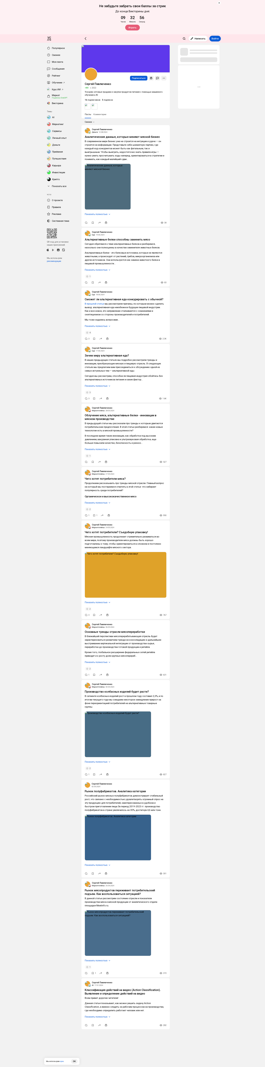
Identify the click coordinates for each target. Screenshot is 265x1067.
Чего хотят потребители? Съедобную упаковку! (116, 532)
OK (74, 1061)
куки (62, 1061)
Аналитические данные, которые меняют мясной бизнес (122, 136)
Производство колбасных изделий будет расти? (117, 691)
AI (93, 985)
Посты (88, 114)
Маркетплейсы (98, 411)
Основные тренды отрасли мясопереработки (115, 631)
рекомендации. (54, 261)
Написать (200, 38)
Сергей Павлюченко (102, 129)
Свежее (88, 122)
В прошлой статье (94, 303)
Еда (93, 235)
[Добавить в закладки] (93, 223)
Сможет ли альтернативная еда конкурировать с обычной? (124, 299)
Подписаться (138, 78)
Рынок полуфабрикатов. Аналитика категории (115, 791)
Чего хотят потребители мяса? (105, 478)
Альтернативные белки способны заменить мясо (117, 239)
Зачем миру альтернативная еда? (107, 355)
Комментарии (99, 114)
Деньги (95, 132)
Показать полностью (96, 214)
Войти (215, 38)
